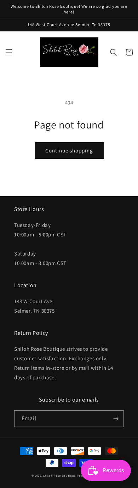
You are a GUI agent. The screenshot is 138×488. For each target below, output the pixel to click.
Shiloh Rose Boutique (59, 475)
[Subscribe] (115, 418)
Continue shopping (69, 150)
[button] (9, 52)
